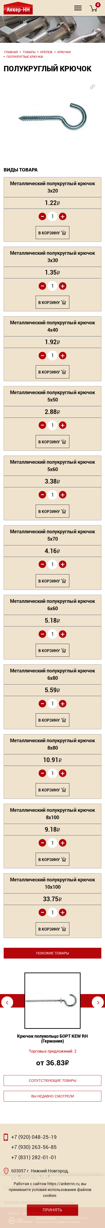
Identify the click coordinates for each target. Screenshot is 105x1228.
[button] (52, 107)
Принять (52, 1210)
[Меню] (78, 8)
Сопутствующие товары (52, 1080)
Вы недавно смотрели (52, 1096)
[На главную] (17, 8)
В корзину (49, 233)
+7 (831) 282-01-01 (34, 1157)
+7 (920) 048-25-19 (34, 1137)
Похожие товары (52, 953)
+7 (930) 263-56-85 (34, 1147)
